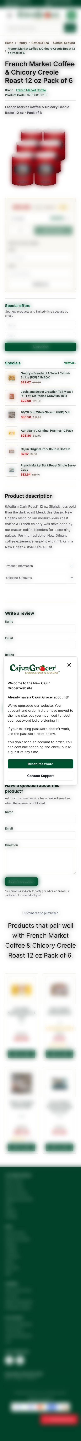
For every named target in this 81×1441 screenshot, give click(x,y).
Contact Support (40, 776)
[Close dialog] (69, 665)
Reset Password (40, 764)
